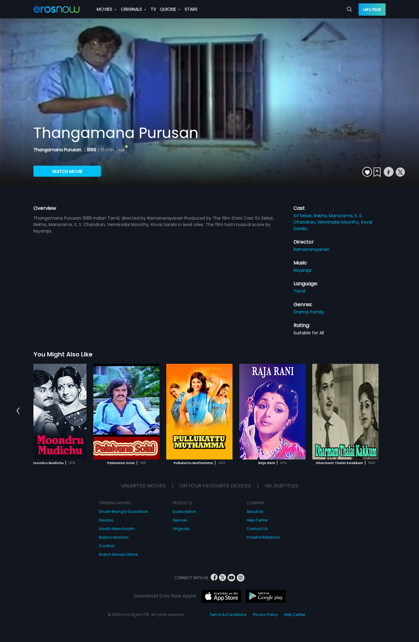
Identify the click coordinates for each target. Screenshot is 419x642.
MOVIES (105, 9)
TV (153, 9)
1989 (91, 150)
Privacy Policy (265, 614)
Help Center (257, 520)
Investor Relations (263, 537)
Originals (181, 528)
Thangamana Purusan (58, 150)
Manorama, (342, 216)
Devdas (106, 520)
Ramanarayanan (311, 249)
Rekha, (321, 216)
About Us (255, 511)
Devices (180, 520)
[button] (18, 411)
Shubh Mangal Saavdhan (123, 511)
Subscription (184, 511)
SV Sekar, (304, 216)
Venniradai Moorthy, (339, 222)
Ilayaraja (302, 270)
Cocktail (106, 545)
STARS (191, 9)
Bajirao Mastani (114, 537)
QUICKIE (168, 9)
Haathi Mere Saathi (116, 528)
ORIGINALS (132, 9)
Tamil (300, 291)
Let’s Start (372, 9)
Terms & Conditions (228, 614)
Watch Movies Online (118, 554)
